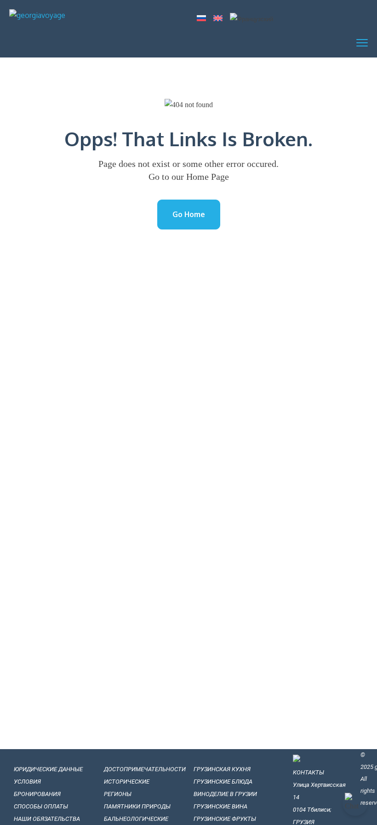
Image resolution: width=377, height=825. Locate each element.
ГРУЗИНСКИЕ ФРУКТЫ (225, 818)
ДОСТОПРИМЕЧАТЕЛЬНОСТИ (145, 769)
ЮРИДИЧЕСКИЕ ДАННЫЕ (48, 769)
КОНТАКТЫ (308, 772)
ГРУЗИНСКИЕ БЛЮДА (223, 781)
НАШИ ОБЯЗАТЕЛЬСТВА (47, 818)
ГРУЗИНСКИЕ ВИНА (220, 806)
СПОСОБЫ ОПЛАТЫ (41, 806)
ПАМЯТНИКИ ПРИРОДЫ (137, 806)
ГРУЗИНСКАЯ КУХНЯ (222, 769)
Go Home (188, 214)
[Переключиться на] (201, 19)
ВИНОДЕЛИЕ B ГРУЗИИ (225, 794)
